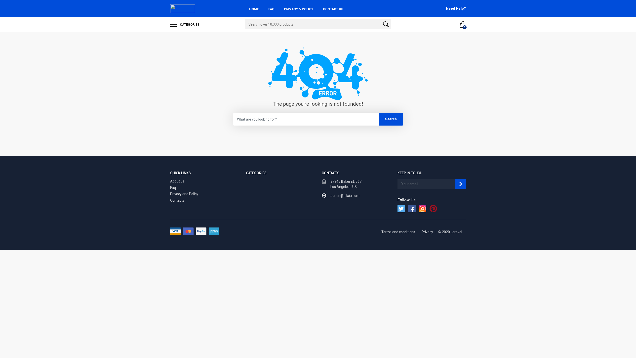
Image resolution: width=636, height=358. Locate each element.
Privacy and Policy (184, 194)
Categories (189, 24)
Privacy (427, 232)
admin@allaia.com (344, 196)
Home (254, 9)
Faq (173, 188)
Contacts (177, 200)
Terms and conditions (398, 232)
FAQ (271, 9)
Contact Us (333, 9)
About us (177, 181)
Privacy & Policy (298, 9)
